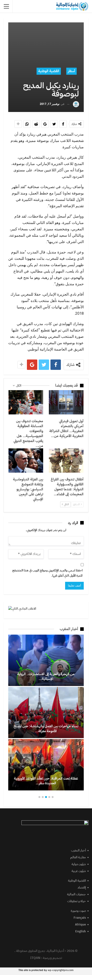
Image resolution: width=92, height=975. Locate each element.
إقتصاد (82, 887)
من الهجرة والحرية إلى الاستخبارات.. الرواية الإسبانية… (46, 676)
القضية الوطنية (48, 71)
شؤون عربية (78, 871)
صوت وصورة (78, 911)
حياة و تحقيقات (76, 901)
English (80, 931)
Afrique (80, 924)
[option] (46, 712)
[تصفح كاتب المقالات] (76, 104)
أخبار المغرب (78, 850)
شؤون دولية (78, 864)
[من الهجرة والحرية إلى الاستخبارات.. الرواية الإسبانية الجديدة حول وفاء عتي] (46, 660)
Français (80, 917)
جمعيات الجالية (76, 894)
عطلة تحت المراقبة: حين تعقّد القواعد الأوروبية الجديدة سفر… (46, 781)
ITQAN (35, 957)
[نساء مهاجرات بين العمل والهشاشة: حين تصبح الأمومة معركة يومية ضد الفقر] (46, 712)
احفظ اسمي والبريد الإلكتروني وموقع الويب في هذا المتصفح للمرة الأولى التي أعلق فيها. (47, 573)
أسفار (71, 71)
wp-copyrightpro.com (61, 970)
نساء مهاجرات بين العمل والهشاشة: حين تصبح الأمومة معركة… (46, 728)
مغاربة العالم (78, 857)
